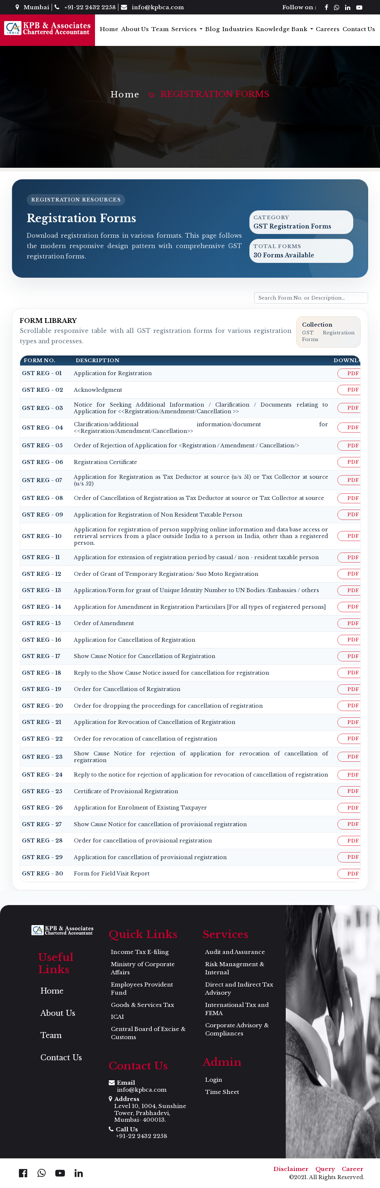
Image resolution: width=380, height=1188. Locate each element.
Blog (212, 29)
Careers (328, 29)
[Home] (47, 28)
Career (352, 1168)
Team (160, 29)
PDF (353, 373)
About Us (135, 29)
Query (325, 1168)
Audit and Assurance (235, 951)
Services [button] (184, 29)
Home (109, 29)
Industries (237, 29)
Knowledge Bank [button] (282, 29)
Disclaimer (290, 1168)
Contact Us (359, 29)
